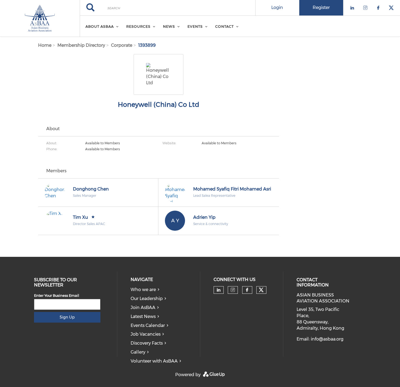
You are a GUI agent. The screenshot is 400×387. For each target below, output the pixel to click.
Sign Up (67, 317)
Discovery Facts (147, 343)
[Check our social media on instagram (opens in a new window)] (232, 290)
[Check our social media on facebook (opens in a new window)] (247, 290)
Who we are (143, 289)
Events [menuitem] (195, 26)
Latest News (143, 316)
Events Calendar (148, 325)
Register (321, 7)
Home (44, 45)
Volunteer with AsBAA (154, 361)
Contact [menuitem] (224, 26)
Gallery (138, 352)
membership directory (81, 45)
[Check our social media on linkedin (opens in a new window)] (218, 290)
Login (277, 7)
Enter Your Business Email (56, 295)
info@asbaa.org (327, 339)
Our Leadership (147, 298)
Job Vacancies (146, 334)
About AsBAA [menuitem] (99, 26)
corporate (121, 45)
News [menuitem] (169, 26)
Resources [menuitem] (138, 26)
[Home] (40, 18)
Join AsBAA (143, 307)
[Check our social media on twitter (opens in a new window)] (261, 290)
